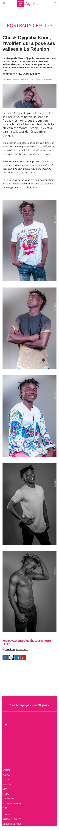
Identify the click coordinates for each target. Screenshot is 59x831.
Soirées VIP (8, 798)
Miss (5, 789)
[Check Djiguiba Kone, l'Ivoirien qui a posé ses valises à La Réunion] (29, 85)
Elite (5, 808)
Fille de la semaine (12, 803)
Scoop (6, 779)
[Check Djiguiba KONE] (15, 649)
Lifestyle (7, 784)
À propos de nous (12, 823)
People (6, 774)
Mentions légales (12, 819)
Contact (7, 814)
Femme (6, 793)
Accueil (6, 770)
